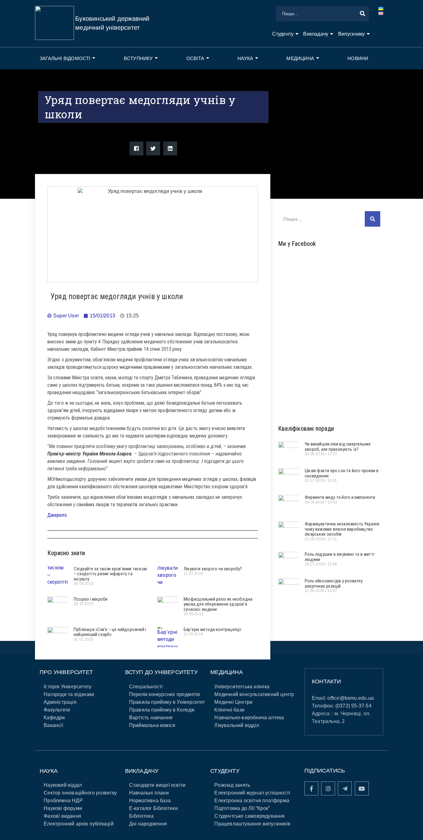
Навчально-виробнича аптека (249, 717)
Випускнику (351, 34)
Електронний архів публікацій (79, 823)
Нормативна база (150, 800)
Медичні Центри (233, 702)
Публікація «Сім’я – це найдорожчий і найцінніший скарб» (110, 632)
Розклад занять (232, 785)
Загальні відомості (65, 58)
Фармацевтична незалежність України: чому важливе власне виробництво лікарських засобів (342, 529)
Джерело (57, 515)
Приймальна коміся (152, 725)
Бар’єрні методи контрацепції (213, 629)
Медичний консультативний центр (254, 694)
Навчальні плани (149, 792)
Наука (245, 58)
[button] (136, 148)
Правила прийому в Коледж (162, 709)
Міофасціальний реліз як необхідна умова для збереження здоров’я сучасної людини (218, 604)
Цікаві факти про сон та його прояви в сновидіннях (341, 473)
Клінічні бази (229, 709)
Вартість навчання (150, 717)
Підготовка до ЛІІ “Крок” (242, 808)
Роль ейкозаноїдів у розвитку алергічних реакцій (334, 583)
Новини (357, 58)
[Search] (372, 219)
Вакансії (53, 725)
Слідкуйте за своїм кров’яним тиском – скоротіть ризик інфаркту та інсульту (110, 574)
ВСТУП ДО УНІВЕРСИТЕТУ (161, 672)
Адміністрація (60, 702)
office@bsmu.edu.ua (350, 698)
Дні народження (148, 823)
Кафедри (54, 717)
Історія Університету (67, 686)
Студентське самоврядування (249, 816)
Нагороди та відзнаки (69, 694)
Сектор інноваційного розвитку (80, 792)
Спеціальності (146, 686)
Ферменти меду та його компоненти (340, 497)
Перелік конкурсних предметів (164, 694)
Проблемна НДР (63, 800)
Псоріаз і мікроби (90, 599)
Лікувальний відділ (236, 725)
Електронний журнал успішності (252, 792)
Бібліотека (141, 816)
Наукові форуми (63, 808)
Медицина (300, 58)
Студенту (283, 34)
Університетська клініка (241, 686)
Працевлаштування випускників (252, 823)
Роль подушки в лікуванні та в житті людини (339, 556)
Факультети (57, 709)
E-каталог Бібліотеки (153, 808)
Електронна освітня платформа (251, 800)
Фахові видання (62, 816)
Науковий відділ (63, 785)
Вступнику (138, 58)
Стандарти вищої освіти (157, 785)
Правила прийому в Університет (167, 702)
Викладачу (315, 34)
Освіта (195, 58)
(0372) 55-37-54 (353, 705)
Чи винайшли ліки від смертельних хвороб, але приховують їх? (338, 446)
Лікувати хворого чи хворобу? (213, 569)
